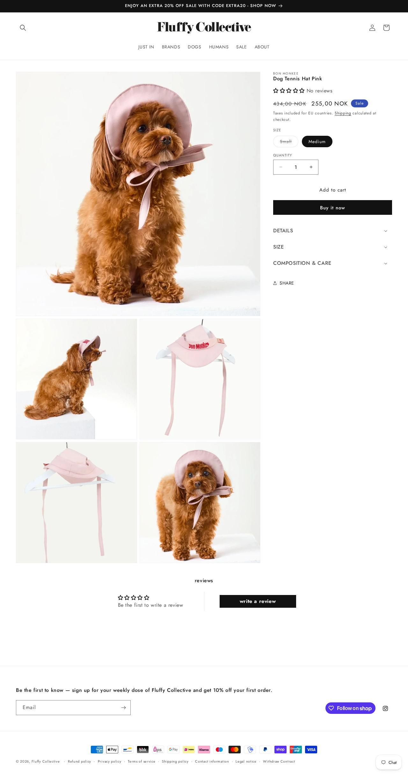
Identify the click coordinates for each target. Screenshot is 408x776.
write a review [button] (258, 601)
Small (286, 141)
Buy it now (332, 207)
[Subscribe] (123, 707)
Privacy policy (109, 761)
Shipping (343, 113)
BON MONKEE (286, 74)
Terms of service (141, 761)
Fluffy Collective (46, 761)
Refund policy (79, 761)
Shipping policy (175, 761)
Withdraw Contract (279, 761)
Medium (317, 141)
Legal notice (246, 761)
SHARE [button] (287, 282)
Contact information (212, 761)
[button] (23, 28)
